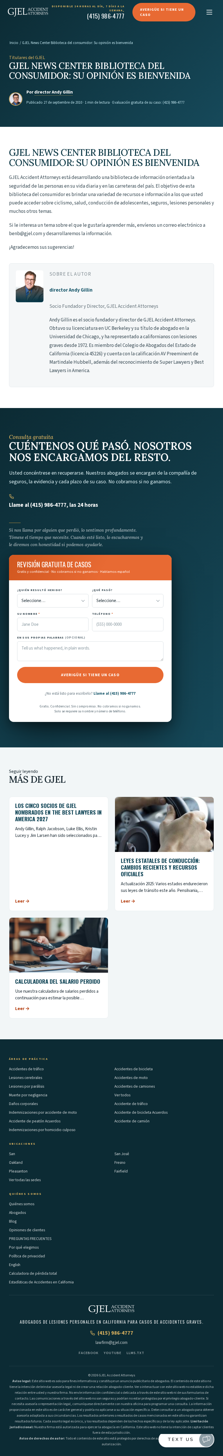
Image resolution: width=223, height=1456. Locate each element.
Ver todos (122, 1095)
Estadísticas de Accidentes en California (41, 1282)
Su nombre (28, 614)
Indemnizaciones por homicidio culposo (42, 1130)
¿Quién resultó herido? (40, 590)
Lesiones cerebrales (25, 1077)
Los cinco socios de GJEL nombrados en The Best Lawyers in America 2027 (58, 812)
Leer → (22, 901)
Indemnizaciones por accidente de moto (43, 1112)
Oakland (16, 1162)
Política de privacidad (27, 1256)
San (12, 1154)
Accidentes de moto (131, 1077)
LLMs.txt (135, 1353)
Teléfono (103, 614)
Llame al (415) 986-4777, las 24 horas (53, 505)
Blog (13, 1221)
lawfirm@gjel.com (111, 1343)
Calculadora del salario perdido (57, 981)
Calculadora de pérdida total (33, 1273)
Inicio (14, 42)
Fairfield (121, 1171)
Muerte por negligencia (28, 1095)
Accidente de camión (132, 1121)
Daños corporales (23, 1103)
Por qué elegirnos (24, 1247)
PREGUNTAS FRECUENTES (30, 1238)
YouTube (112, 1353)
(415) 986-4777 (173, 102)
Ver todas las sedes (25, 1180)
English (14, 1264)
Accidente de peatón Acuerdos (34, 1121)
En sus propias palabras (51, 637)
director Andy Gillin (53, 92)
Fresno (119, 1162)
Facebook (88, 1353)
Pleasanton (18, 1171)
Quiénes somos (21, 1204)
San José (121, 1154)
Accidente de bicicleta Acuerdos (141, 1112)
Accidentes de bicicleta (133, 1069)
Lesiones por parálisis (26, 1086)
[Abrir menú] (209, 12)
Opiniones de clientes (27, 1230)
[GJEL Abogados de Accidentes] (28, 12)
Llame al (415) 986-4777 (114, 693)
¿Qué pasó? (102, 590)
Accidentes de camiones (134, 1086)
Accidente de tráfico (131, 1103)
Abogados (17, 1212)
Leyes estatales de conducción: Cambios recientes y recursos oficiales (160, 867)
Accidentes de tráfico (26, 1069)
